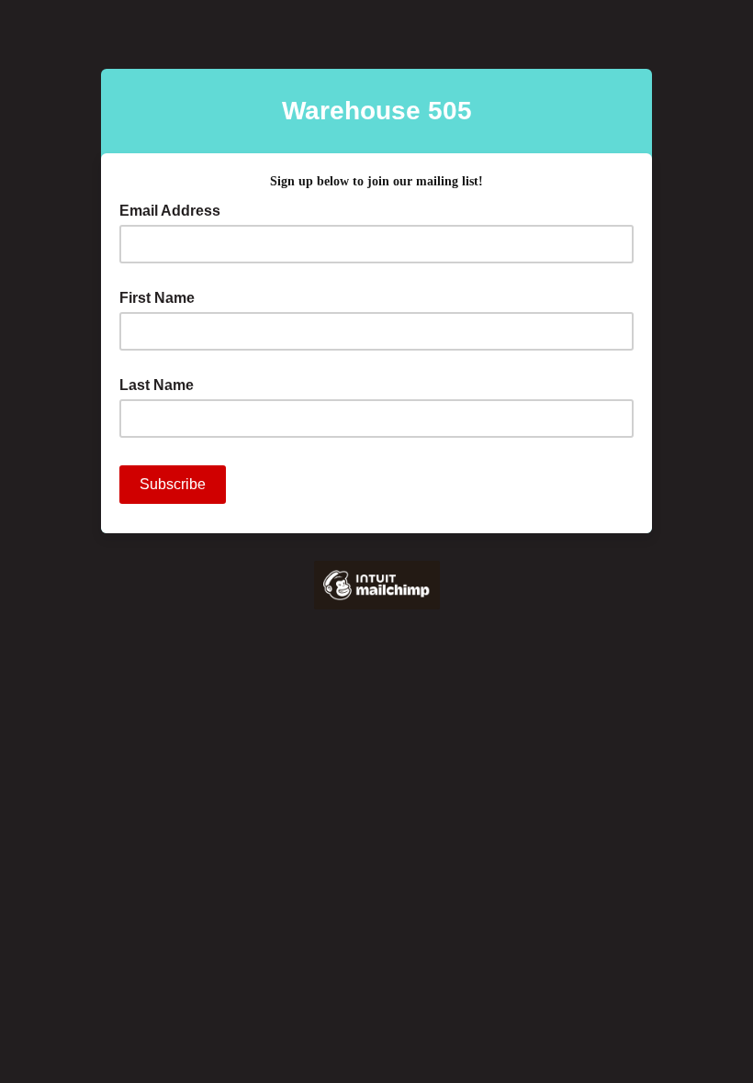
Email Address (175, 209)
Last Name (156, 385)
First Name (157, 298)
